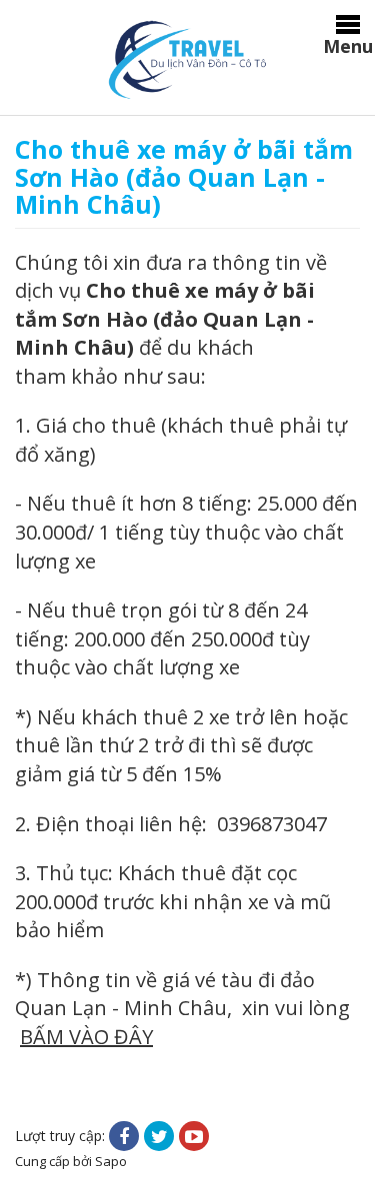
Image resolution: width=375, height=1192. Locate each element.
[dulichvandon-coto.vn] (187, 58)
